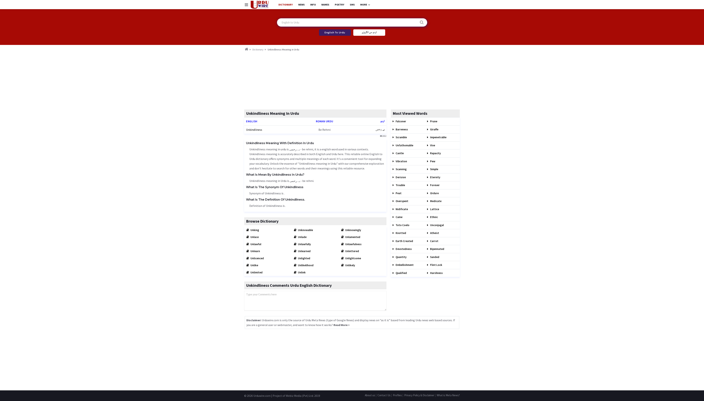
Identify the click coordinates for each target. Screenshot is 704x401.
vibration (401, 161)
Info (313, 4)
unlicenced (257, 258)
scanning (401, 169)
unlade (302, 237)
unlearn (255, 251)
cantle (399, 153)
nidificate (401, 209)
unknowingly (353, 230)
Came (398, 217)
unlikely (350, 265)
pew (432, 161)
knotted (400, 233)
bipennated (437, 249)
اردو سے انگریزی (369, 32)
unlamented (352, 237)
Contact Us (383, 395)
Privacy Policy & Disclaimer (419, 395)
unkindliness (254, 129)
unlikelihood (305, 265)
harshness (436, 273)
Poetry (339, 4)
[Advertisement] (352, 79)
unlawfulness (353, 244)
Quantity (400, 257)
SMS (352, 4)
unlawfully (304, 244)
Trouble (400, 185)
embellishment (404, 265)
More (363, 4)
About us (370, 395)
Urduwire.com (262, 396)
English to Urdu (334, 32)
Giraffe (434, 129)
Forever (435, 185)
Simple (434, 169)
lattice (434, 209)
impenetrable (438, 137)
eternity (435, 177)
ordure (434, 193)
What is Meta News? (448, 395)
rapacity (435, 153)
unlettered (352, 251)
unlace (254, 237)
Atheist (434, 233)
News (301, 4)
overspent (401, 201)
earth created (404, 241)
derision (400, 177)
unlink (301, 272)
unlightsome (353, 258)
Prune (433, 121)
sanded (434, 257)
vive (432, 145)
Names (325, 4)
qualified (401, 273)
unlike (254, 265)
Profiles (397, 395)
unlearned (304, 251)
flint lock (436, 265)
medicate (435, 201)
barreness (401, 129)
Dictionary (285, 4)
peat (398, 193)
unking (254, 230)
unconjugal (437, 225)
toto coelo (402, 225)
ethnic (434, 217)
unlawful (255, 244)
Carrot (434, 241)
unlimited (256, 272)
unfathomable (404, 145)
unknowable (305, 230)
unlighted (303, 258)
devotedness (403, 249)
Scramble (401, 137)
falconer (400, 121)
